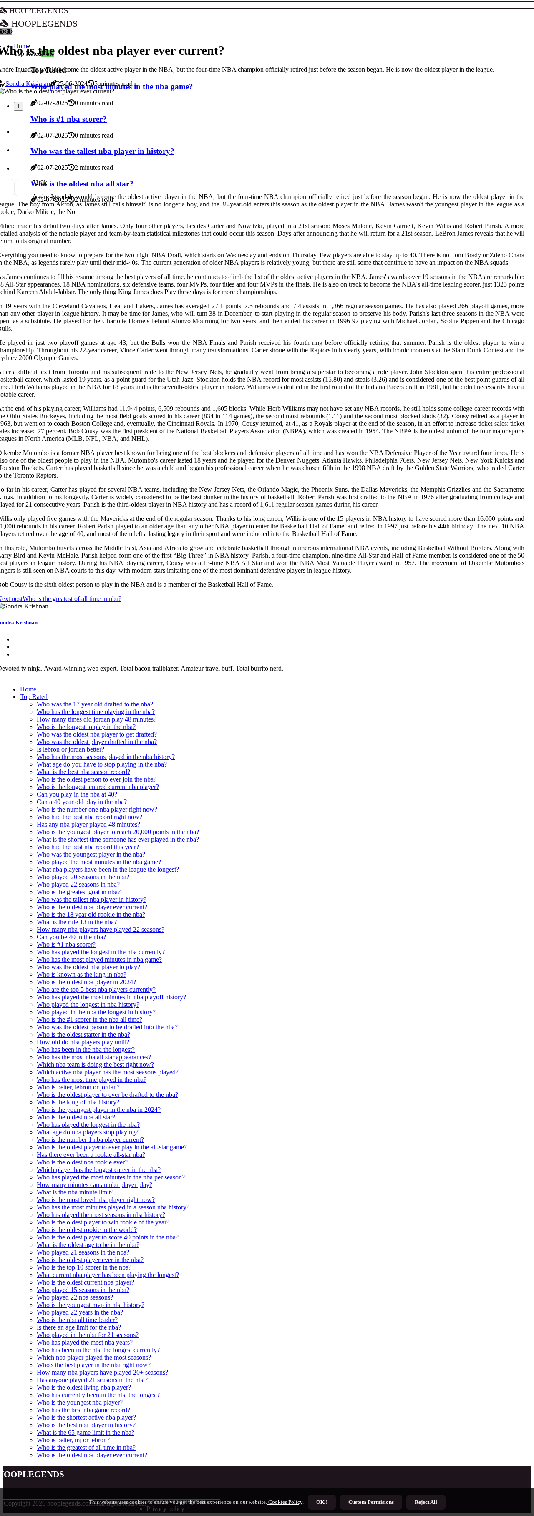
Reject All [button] (426, 1502)
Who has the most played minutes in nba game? (99, 959)
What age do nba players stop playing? (88, 1132)
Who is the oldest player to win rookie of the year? (103, 1222)
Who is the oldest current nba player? (85, 1282)
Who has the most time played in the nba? (91, 1079)
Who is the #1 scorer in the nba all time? (89, 1019)
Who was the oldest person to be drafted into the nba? (107, 1027)
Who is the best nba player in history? (86, 1424)
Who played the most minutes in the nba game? (99, 861)
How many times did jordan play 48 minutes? (96, 719)
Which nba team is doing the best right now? (95, 1064)
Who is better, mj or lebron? (73, 1439)
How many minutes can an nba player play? (94, 1184)
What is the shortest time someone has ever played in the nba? (118, 839)
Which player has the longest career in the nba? (99, 1169)
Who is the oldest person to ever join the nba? (96, 779)
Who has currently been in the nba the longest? (98, 1394)
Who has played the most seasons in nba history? (101, 1214)
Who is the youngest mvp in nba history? (90, 1304)
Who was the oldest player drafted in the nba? (97, 741)
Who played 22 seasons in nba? (78, 884)
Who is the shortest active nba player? (86, 1417)
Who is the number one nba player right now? (97, 809)
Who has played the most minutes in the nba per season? (111, 1177)
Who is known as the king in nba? (81, 974)
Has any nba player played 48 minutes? (88, 824)
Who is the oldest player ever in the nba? (90, 1259)
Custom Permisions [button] (371, 1502)
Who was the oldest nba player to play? (88, 966)
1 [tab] (18, 106)
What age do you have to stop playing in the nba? (102, 764)
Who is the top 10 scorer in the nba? (84, 1267)
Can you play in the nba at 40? (77, 794)
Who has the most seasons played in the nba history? (106, 756)
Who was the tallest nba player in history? (91, 899)
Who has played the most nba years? (85, 1342)
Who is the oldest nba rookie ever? (82, 1162)
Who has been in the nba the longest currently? (98, 1349)
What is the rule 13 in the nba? (77, 921)
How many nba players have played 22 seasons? (100, 929)
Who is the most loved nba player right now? (96, 1199)
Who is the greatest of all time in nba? (86, 1447)
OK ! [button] (321, 1502)
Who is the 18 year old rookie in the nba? (91, 914)
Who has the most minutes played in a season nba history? (113, 1207)
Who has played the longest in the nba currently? (101, 951)
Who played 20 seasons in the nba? (83, 876)
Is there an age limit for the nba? (79, 1327)
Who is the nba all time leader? (77, 1319)
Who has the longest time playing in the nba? (96, 711)
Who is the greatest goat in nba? (79, 891)
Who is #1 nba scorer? (66, 944)
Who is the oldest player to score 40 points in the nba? (108, 1237)
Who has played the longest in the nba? (88, 1124)
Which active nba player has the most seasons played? (108, 1072)
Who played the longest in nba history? (88, 1004)
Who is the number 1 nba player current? (90, 1139)
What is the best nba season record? (83, 771)
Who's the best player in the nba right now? (94, 1364)
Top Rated (34, 696)
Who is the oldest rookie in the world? (87, 1229)
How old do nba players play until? (83, 1042)
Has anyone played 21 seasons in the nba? (92, 1379)
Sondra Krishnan (27, 83)
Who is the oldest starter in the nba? (83, 1034)
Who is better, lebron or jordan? (78, 1087)
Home (28, 689)
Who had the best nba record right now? (89, 816)
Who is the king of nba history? (78, 1102)
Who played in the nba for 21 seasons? (88, 1334)
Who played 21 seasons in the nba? (83, 1252)
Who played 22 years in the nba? (80, 1312)
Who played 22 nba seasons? (75, 1297)
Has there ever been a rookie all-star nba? (91, 1154)
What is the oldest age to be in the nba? (88, 1244)
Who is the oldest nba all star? (76, 1117)
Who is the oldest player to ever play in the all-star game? (112, 1147)
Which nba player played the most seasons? (94, 1357)
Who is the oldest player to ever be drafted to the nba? (107, 1094)
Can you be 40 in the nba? (71, 936)
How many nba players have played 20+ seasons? (102, 1372)
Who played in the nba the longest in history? (96, 1012)
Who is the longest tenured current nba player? (98, 786)
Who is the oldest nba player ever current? (92, 906)
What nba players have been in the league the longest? (108, 869)
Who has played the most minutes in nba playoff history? (111, 997)
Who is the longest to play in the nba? (86, 726)
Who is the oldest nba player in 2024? (86, 982)
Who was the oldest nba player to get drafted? (97, 734)
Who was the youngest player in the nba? (91, 854)
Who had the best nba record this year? (88, 846)
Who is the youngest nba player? (80, 1402)
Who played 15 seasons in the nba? (83, 1289)
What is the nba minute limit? (75, 1192)
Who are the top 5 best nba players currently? (96, 989)
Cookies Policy (284, 1502)
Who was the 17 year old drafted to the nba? (95, 704)
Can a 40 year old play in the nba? (82, 801)
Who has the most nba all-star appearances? (94, 1057)
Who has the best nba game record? (83, 1409)
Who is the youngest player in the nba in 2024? (99, 1109)
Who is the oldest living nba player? (84, 1387)
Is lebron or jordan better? (70, 749)
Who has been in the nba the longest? (86, 1049)
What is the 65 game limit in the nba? (85, 1432)
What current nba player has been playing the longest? (108, 1274)
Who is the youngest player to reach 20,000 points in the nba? (118, 831)
